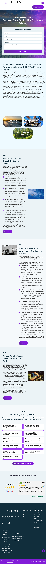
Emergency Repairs (6, 539)
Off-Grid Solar (36, 516)
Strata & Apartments (38, 520)
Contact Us (26, 514)
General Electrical (5, 542)
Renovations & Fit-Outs (7, 546)
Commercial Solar (37, 514)
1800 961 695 (15, 540)
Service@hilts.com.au (18, 536)
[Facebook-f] (6, 523)
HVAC (4, 155)
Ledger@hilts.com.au (18, 538)
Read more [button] (21, 493)
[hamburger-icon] (43, 3)
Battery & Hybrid (37, 512)
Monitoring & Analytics (38, 522)
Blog (24, 516)
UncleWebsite (10, 562)
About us (25, 512)
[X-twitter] (3, 523)
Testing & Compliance (6, 552)
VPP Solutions (37, 529)
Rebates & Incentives (38, 524)
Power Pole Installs (6, 544)
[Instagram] (9, 523)
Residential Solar (37, 518)
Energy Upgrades (5, 541)
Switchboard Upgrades (7, 550)
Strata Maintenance (6, 548)
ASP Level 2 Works (6, 537)
